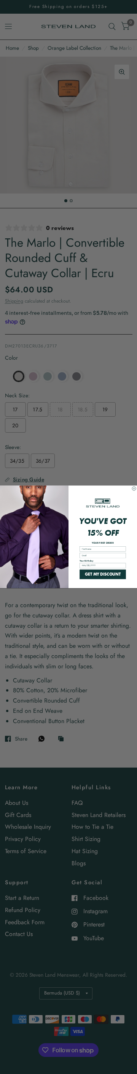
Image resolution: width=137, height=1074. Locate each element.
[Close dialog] (134, 488)
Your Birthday (86, 561)
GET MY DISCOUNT (103, 574)
